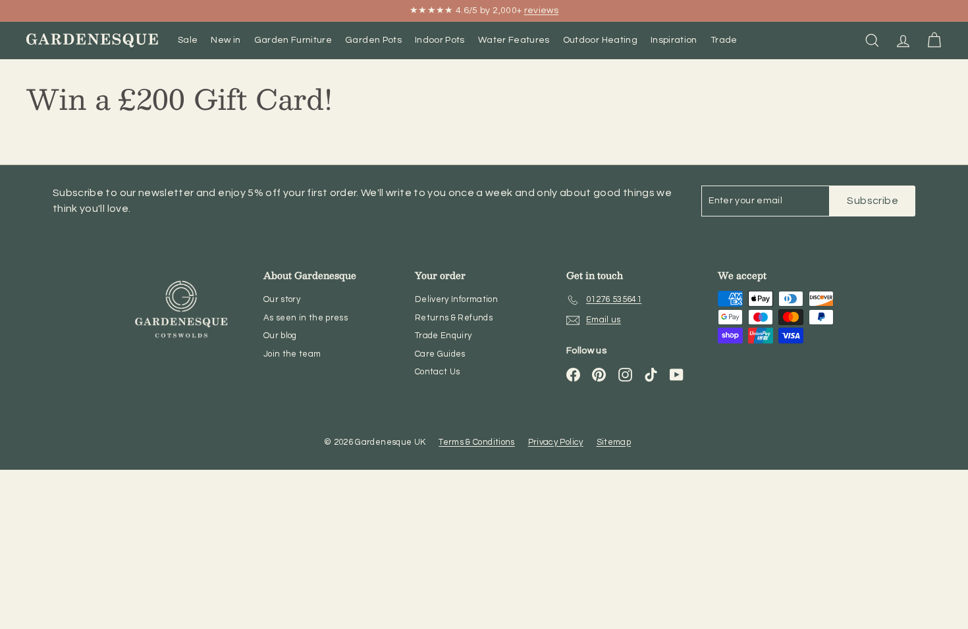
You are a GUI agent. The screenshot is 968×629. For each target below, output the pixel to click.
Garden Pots (373, 40)
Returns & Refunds (454, 317)
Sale (188, 40)
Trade (724, 40)
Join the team (292, 354)
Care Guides (440, 354)
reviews (541, 10)
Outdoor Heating (600, 40)
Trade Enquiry (443, 335)
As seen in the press (305, 317)
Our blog (280, 335)
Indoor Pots (440, 40)
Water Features (514, 40)
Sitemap (614, 442)
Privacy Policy (555, 442)
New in (225, 40)
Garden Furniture (293, 40)
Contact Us (437, 371)
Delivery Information (456, 299)
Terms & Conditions (476, 442)
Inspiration (674, 40)
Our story (281, 299)
